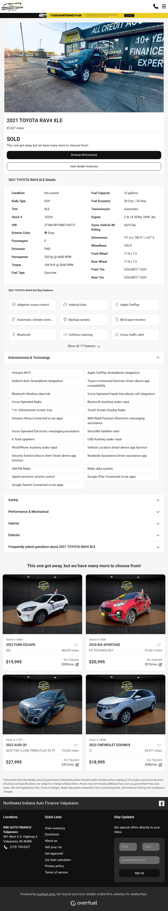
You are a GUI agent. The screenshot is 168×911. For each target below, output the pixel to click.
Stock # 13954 (14, 639)
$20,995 (97, 661)
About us (51, 841)
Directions (52, 834)
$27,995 (14, 762)
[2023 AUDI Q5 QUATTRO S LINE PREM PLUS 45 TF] (42, 704)
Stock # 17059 (97, 639)
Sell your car (53, 847)
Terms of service (56, 872)
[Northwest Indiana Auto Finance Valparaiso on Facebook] (160, 803)
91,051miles (153, 650)
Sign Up (139, 873)
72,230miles (70, 750)
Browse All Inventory (84, 154)
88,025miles (70, 650)
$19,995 (14, 661)
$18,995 (97, 762)
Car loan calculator (58, 860)
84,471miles (153, 750)
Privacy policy (54, 866)
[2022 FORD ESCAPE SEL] (42, 604)
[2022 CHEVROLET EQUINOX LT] (125, 704)
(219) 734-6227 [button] (20, 847)
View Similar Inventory (84, 166)
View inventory (55, 828)
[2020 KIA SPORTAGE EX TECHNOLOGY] (125, 604)
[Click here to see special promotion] (84, 15)
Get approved (54, 853)
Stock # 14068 (97, 739)
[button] (156, 6)
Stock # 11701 (14, 739)
